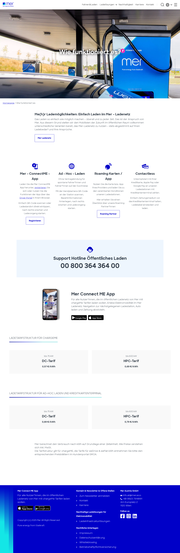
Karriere (140, 4)
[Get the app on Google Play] (42, 508)
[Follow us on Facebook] (123, 517)
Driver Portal (26, 198)
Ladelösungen (107, 4)
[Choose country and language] (169, 4)
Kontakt (150, 4)
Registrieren (35, 220)
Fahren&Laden (89, 4)
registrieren (40, 187)
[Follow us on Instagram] (129, 517)
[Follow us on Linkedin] (135, 517)
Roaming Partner (108, 214)
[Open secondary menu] (175, 4)
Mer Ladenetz (44, 138)
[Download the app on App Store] (25, 508)
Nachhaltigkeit (126, 4)
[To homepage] (8, 4)
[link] (79, 317)
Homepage (8, 103)
